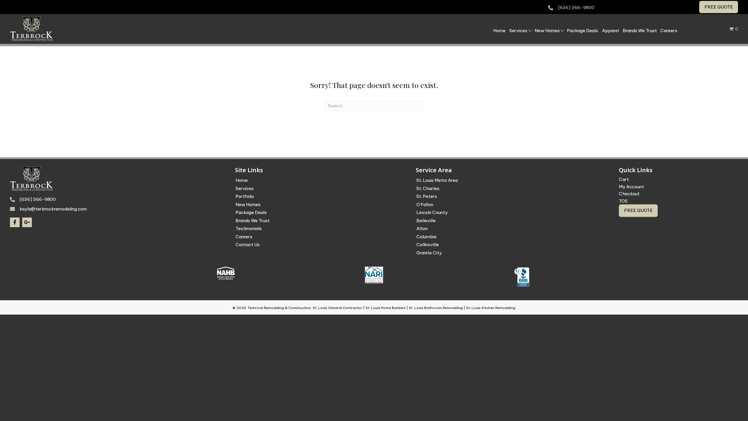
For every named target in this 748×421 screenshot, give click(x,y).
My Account (631, 186)
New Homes (547, 30)
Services (518, 30)
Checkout (629, 193)
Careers (668, 30)
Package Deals (582, 30)
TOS (623, 201)
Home (499, 30)
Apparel (610, 30)
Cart (624, 179)
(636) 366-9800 (576, 7)
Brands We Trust (640, 30)
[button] (15, 222)
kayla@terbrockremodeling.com (53, 209)
